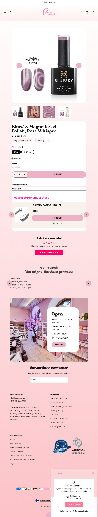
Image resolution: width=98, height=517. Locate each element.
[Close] (93, 473)
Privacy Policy (56, 410)
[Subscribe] (65, 380)
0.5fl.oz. (28, 152)
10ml (16, 152)
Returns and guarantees (61, 406)
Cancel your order (58, 426)
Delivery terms (57, 402)
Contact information (59, 418)
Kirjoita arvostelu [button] (49, 252)
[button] (5, 12)
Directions (59, 345)
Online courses (16, 451)
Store (12, 439)
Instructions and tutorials (21, 455)
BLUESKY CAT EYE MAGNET (47, 205)
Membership (15, 443)
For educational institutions (22, 459)
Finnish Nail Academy (19, 447)
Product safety (57, 422)
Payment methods (58, 398)
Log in (12, 463)
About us (54, 414)
